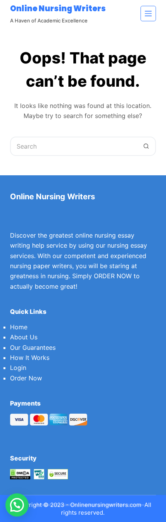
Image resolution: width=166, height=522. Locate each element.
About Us (23, 337)
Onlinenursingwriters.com (105, 504)
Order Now (26, 378)
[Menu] (148, 13)
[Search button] (146, 146)
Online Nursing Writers (58, 8)
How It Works (29, 357)
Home (18, 327)
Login (18, 367)
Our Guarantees (33, 347)
